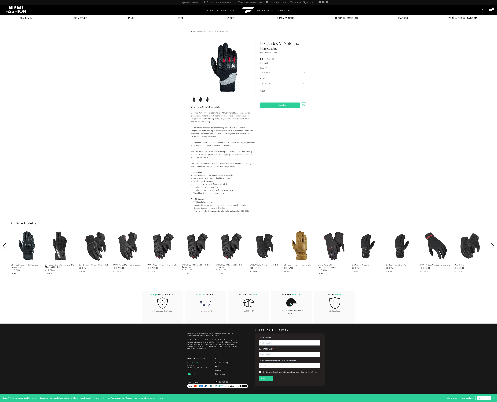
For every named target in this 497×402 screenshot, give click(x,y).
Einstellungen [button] (452, 398)
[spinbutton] (266, 95)
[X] (216, 382)
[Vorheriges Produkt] (4, 245)
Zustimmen (484, 398)
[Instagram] (323, 2)
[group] (248, 252)
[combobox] (283, 72)
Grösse (263, 68)
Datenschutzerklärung (154, 398)
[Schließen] (493, 398)
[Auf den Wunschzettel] (303, 105)
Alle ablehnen (467, 398)
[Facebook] (327, 2)
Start (193, 31)
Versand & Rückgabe (223, 362)
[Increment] (270, 95)
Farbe (263, 78)
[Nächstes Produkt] (492, 245)
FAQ (216, 358)
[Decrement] (262, 95)
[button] (491, 9)
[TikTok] (320, 2)
